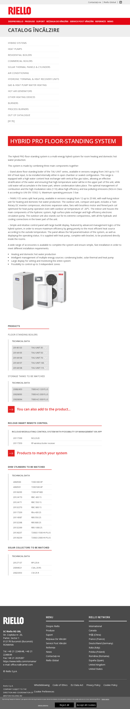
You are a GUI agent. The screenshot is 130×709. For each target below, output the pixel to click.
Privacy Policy (93, 685)
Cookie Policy (110, 685)
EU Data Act (77, 685)
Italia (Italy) (94, 647)
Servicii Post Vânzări (82, 21)
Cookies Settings (43, 705)
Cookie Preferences (44, 691)
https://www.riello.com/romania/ (19, 661)
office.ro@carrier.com (22, 664)
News (110, 21)
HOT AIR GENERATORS (20, 91)
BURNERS (13, 103)
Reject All (64, 704)
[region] (65, 703)
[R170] (11, 121)
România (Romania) (99, 656)
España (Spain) (96, 660)
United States (96, 668)
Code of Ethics (60, 685)
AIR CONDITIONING (18, 73)
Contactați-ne (94, 2)
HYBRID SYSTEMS (17, 42)
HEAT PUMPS (15, 48)
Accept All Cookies (86, 704)
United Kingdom (97, 664)
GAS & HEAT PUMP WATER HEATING (27, 85)
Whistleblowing (41, 685)
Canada (93, 630)
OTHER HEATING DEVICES (21, 97)
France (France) (97, 638)
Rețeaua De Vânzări (57, 21)
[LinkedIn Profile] (119, 2)
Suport (40, 21)
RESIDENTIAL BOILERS (20, 54)
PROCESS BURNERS (18, 109)
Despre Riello (15, 21)
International (95, 626)
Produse (30, 21)
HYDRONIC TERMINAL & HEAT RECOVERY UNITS (33, 79)
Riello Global (110, 2)
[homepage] (21, 11)
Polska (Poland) (97, 651)
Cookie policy (105, 699)
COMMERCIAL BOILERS (20, 60)
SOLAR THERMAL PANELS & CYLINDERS (29, 67)
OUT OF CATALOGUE (19, 115)
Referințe (100, 21)
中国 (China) (95, 634)
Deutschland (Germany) (101, 643)
